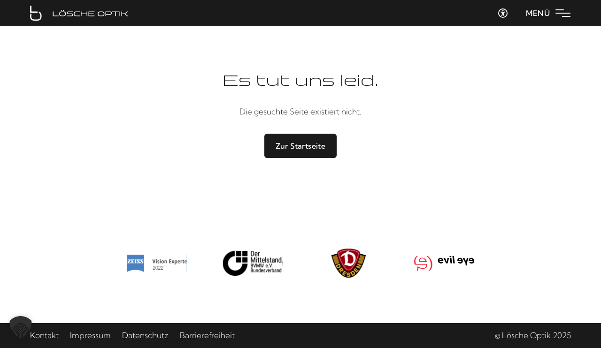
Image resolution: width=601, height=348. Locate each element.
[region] (300, 263)
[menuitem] (44, 335)
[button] (20, 327)
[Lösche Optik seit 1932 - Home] (79, 13)
